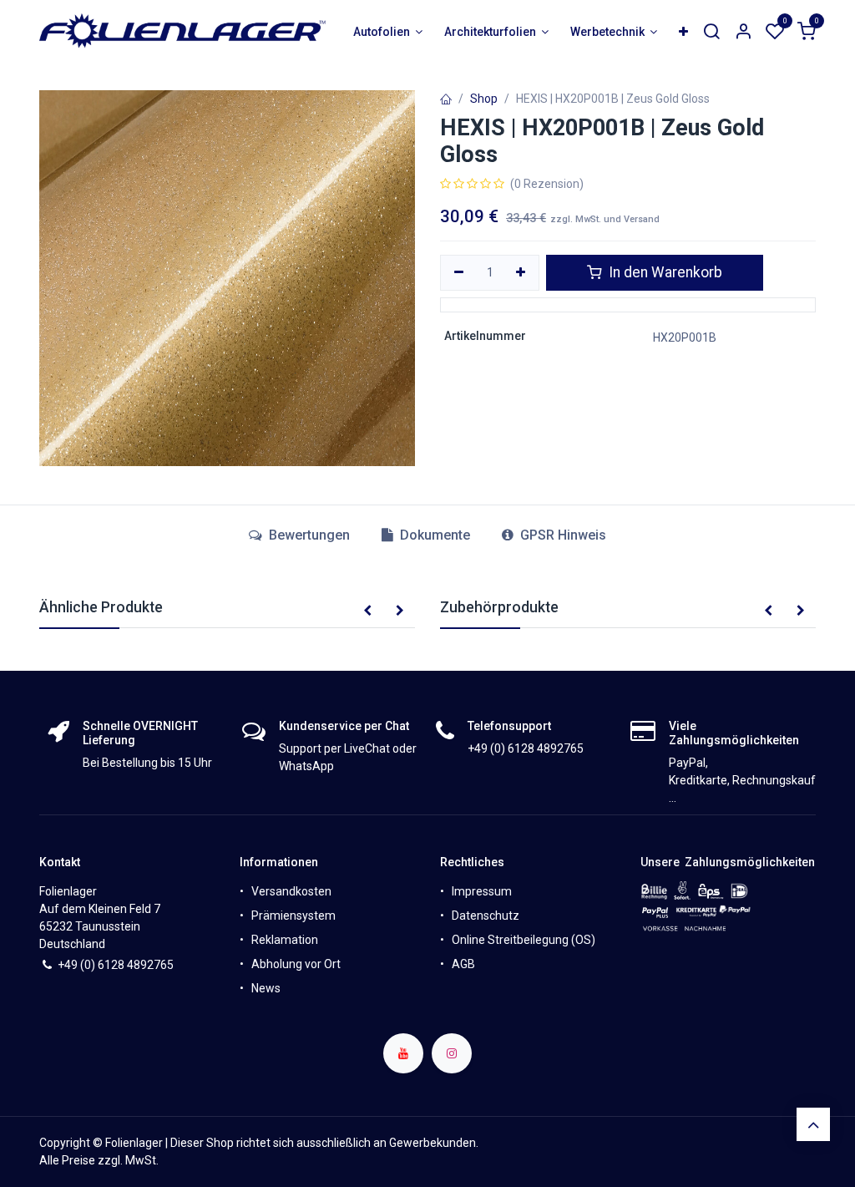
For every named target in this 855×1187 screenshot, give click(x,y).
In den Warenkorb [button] (663, 272)
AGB (463, 964)
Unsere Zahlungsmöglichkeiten (727, 862)
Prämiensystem (293, 915)
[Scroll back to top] (813, 1124)
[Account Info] (743, 32)
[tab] (426, 535)
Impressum (482, 891)
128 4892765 (139, 964)
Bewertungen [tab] (308, 535)
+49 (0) (78, 964)
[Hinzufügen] (521, 273)
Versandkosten (291, 891)
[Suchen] (711, 32)
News (266, 988)
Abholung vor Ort (296, 964)
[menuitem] (387, 32)
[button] (367, 611)
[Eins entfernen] (458, 273)
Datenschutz (485, 915)
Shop (484, 98)
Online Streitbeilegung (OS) (523, 939)
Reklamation (284, 939)
